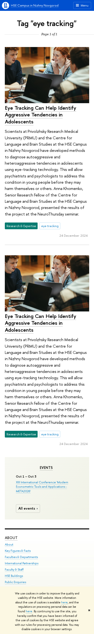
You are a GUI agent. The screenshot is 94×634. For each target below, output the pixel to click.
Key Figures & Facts (18, 551)
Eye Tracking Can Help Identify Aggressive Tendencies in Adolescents (40, 114)
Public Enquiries (15, 582)
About (11, 537)
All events (26, 508)
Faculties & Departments (21, 557)
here (64, 602)
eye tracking (50, 226)
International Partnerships (21, 563)
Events (46, 467)
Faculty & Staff (14, 569)
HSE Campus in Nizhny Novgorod (35, 5)
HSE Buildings (14, 576)
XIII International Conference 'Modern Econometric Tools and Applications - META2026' (42, 486)
